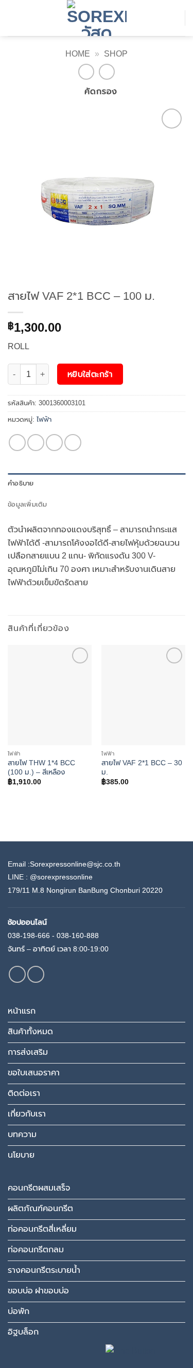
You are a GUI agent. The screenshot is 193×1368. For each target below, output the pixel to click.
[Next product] (86, 72)
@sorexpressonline (61, 877)
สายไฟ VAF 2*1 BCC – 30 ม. (141, 767)
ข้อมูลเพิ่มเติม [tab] (27, 504)
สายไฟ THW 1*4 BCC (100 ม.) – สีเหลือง (41, 767)
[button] (14, 17)
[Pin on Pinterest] (72, 442)
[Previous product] (107, 72)
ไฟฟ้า (44, 419)
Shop (116, 53)
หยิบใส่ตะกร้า (90, 374)
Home (77, 53)
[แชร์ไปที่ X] (35, 442)
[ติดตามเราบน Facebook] (17, 974)
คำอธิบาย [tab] (21, 483)
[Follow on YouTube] (35, 974)
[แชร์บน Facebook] (17, 442)
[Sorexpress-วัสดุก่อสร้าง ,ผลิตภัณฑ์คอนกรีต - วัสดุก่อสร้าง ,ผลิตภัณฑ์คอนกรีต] (97, 18)
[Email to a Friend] (54, 442)
